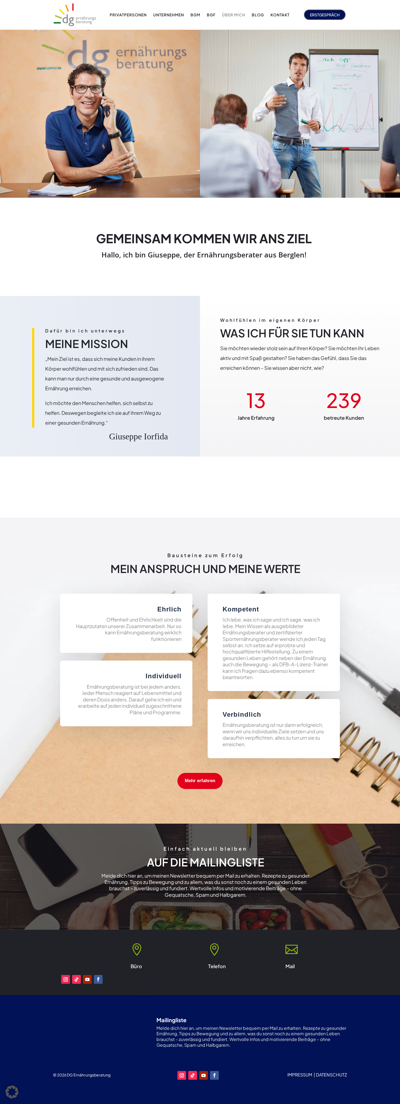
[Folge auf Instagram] (65, 979)
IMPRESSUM (299, 1075)
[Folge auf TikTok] (76, 979)
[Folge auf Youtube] (87, 979)
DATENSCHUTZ (331, 1075)
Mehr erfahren (200, 780)
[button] (12, 1092)
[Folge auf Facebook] (98, 979)
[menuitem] (128, 15)
